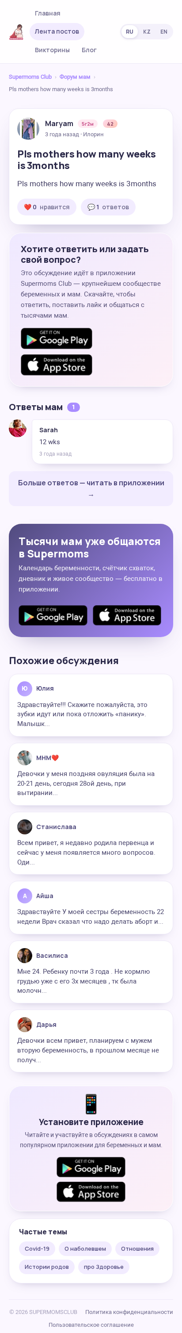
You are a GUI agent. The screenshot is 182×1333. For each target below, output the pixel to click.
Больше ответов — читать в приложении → (91, 488)
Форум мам (75, 76)
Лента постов (57, 31)
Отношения (137, 1248)
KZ (147, 31)
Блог (89, 50)
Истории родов (47, 1267)
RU (129, 31)
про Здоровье (104, 1267)
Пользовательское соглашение (91, 1324)
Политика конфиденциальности (129, 1312)
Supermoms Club (30, 76)
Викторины (52, 50)
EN (163, 31)
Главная (48, 13)
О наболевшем (85, 1248)
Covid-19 (37, 1248)
